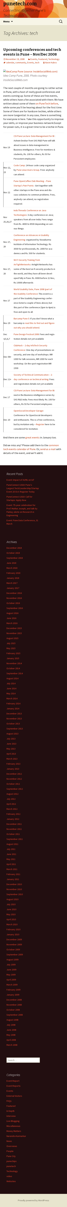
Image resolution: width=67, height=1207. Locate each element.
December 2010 (14, 884)
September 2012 (15, 788)
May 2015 (11, 648)
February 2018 (13, 573)
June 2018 (11, 562)
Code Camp (19, 165)
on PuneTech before (47, 103)
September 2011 (15, 839)
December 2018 (14, 547)
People (10, 1151)
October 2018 (13, 552)
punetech (11, 1166)
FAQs (9, 1100)
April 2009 (11, 979)
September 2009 (15, 954)
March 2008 (12, 1044)
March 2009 (12, 984)
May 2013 (11, 748)
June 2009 (11, 969)
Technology (54, 59)
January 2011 (13, 879)
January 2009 (13, 994)
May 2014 (11, 693)
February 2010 (13, 929)
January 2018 (13, 578)
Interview (11, 1116)
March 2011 (12, 869)
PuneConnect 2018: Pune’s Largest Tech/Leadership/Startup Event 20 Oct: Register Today (23, 488)
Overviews (12, 1146)
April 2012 (11, 803)
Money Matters (14, 1131)
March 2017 (12, 583)
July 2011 (11, 849)
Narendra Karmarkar (16, 1136)
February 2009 (13, 989)
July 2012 (11, 798)
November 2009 (14, 944)
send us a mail (48, 449)
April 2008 (11, 1039)
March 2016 (12, 623)
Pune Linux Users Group (28, 169)
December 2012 (14, 773)
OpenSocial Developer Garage (28, 410)
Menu (6, 21)
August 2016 (12, 613)
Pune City (11, 1156)
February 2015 (13, 653)
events (36, 437)
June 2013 (11, 743)
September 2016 (15, 608)
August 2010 (12, 899)
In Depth (10, 1111)
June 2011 (11, 854)
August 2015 (12, 638)
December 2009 (14, 939)
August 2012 (12, 793)
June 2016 (11, 618)
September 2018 (15, 557)
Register (40, 424)
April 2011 (11, 864)
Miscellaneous (13, 1126)
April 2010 (11, 919)
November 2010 (14, 889)
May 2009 (11, 974)
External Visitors (14, 1095)
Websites (11, 1181)
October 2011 (13, 834)
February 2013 (13, 763)
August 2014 (12, 678)
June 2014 (11, 688)
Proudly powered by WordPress (33, 1200)
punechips (12, 1161)
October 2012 (13, 783)
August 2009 (12, 959)
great (28, 437)
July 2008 (11, 1024)
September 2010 (15, 894)
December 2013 (14, 713)
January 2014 (13, 708)
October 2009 (13, 949)
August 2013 (12, 733)
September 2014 (15, 673)
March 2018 (12, 567)
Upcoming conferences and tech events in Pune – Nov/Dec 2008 (32, 52)
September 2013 (15, 728)
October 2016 (13, 603)
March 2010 (12, 924)
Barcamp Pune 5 (21, 318)
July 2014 (11, 683)
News (9, 1141)
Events (33, 59)
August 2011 (12, 844)
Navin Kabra (51, 62)
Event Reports (13, 1085)
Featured (42, 59)
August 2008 (12, 1019)
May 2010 (11, 914)
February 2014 (13, 703)
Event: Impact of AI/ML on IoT (20, 479)
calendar (10, 62)
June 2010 (11, 909)
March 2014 (12, 698)
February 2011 (13, 874)
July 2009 (11, 964)
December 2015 (14, 628)
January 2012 (13, 819)
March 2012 (12, 808)
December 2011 (14, 824)
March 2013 (12, 758)
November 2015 (14, 633)
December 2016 (14, 593)
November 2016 (14, 598)
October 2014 (13, 668)
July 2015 (11, 643)
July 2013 (11, 738)
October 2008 (13, 1009)
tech (37, 62)
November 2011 (14, 829)
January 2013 (13, 768)
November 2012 (14, 778)
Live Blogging (13, 1121)
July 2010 (11, 904)
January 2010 (13, 934)
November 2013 (14, 718)
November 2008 (14, 1004)
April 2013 (11, 753)
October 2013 (13, 723)
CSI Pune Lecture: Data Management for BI (34, 136)
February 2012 (13, 813)
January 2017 (13, 588)
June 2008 (11, 1029)
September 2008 (15, 1014)
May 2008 (11, 1034)
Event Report (13, 1080)
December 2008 (14, 999)
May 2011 (11, 859)
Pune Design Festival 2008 (26, 334)
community (20, 62)
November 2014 (14, 663)
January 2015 (13, 658)
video (9, 1176)
